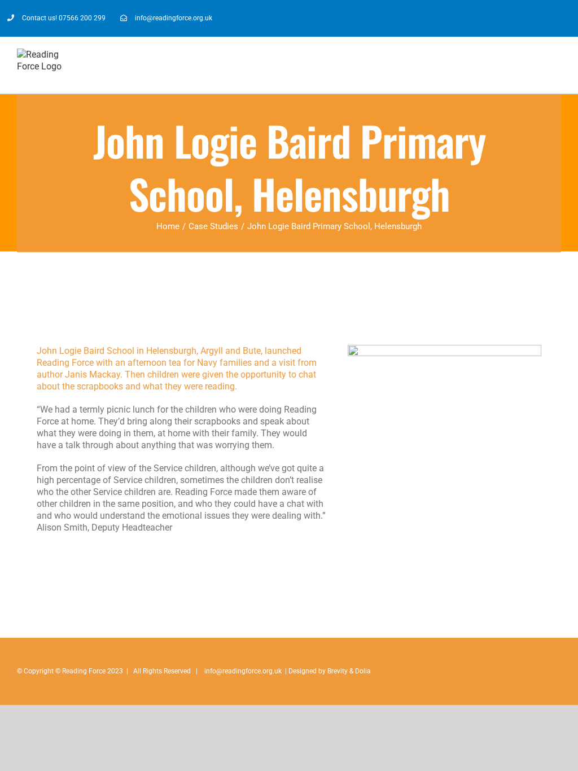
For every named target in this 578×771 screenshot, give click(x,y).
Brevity (337, 671)
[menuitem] (56, 18)
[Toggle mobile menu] (556, 65)
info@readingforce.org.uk (243, 671)
